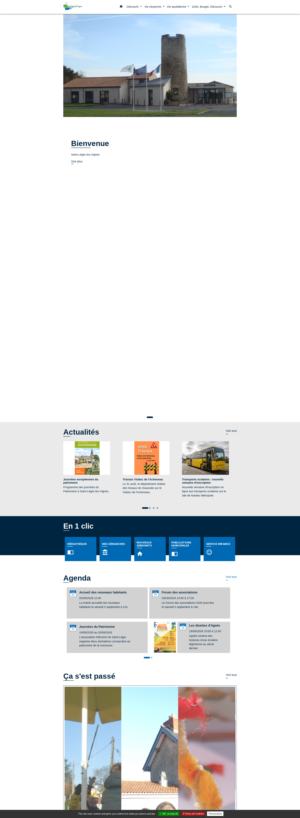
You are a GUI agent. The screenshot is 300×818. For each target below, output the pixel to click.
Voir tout (231, 430)
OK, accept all (170, 813)
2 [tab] (152, 658)
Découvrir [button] (133, 6)
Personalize (215, 813)
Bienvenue (90, 143)
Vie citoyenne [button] (153, 6)
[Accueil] (82, 7)
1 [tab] (147, 658)
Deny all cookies (194, 813)
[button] (121, 7)
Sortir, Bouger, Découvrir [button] (207, 6)
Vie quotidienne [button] (177, 6)
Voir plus (77, 161)
